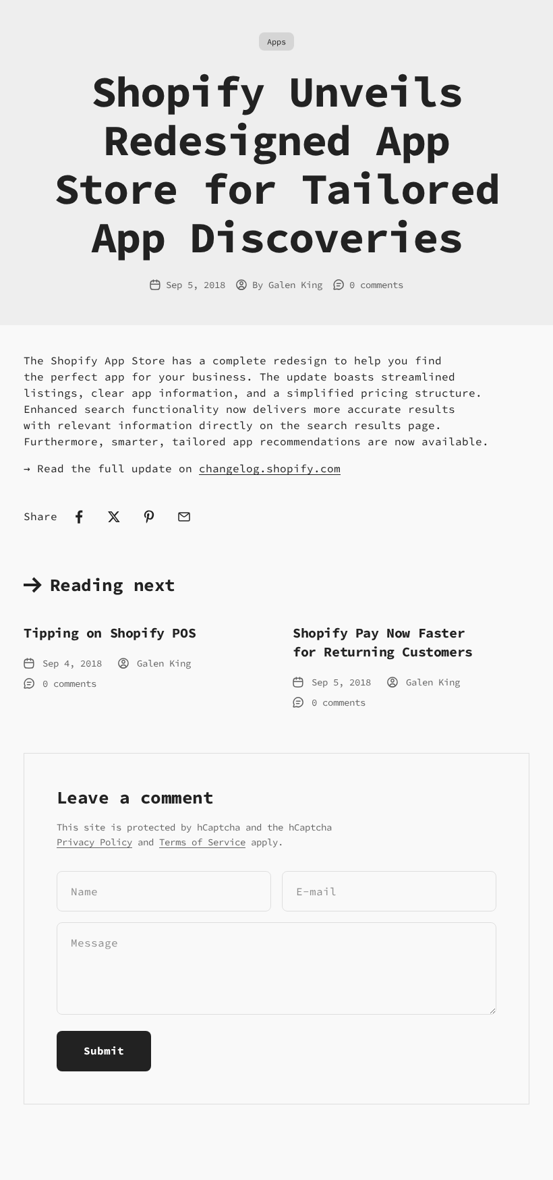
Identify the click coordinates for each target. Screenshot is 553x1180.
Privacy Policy (94, 842)
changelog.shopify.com (270, 468)
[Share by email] (184, 516)
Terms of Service (202, 842)
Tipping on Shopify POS (110, 632)
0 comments (376, 285)
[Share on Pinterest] (149, 516)
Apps (276, 41)
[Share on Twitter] (113, 516)
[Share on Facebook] (78, 516)
